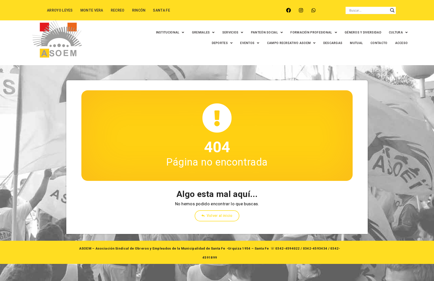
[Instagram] (301, 10)
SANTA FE (161, 10)
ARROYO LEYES (60, 10)
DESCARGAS (333, 43)
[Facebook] (288, 10)
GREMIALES (201, 32)
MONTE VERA (91, 10)
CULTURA (396, 32)
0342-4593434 (315, 248)
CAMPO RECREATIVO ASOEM (289, 43)
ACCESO (401, 43)
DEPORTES (220, 43)
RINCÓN (139, 10)
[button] (170, 32)
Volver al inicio (219, 216)
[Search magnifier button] (392, 10)
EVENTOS (247, 43)
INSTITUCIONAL (168, 32)
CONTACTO (378, 43)
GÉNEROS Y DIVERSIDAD (363, 32)
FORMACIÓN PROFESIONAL (311, 32)
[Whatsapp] (313, 10)
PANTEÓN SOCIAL (264, 32)
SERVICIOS (230, 32)
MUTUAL (356, 43)
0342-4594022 (287, 248)
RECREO (118, 10)
